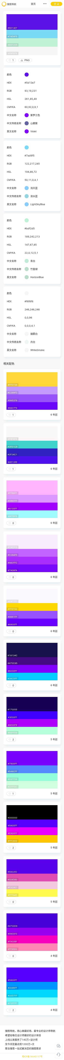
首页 (33, 3)
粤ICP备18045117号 (32, 1056)
